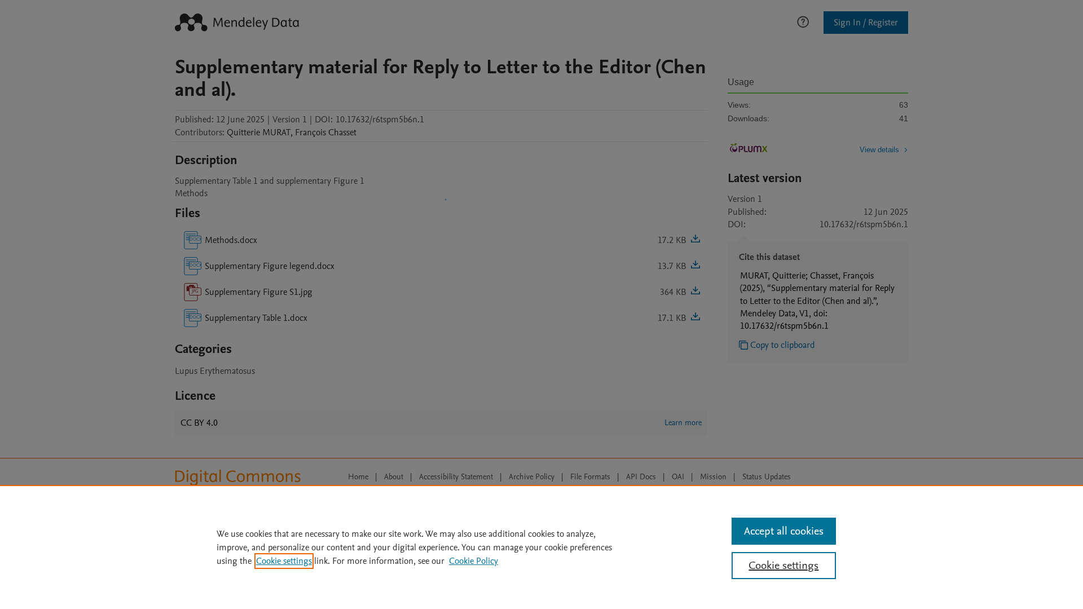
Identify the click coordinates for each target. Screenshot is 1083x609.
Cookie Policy (473, 561)
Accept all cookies (784, 531)
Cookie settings (284, 561)
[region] (541, 547)
